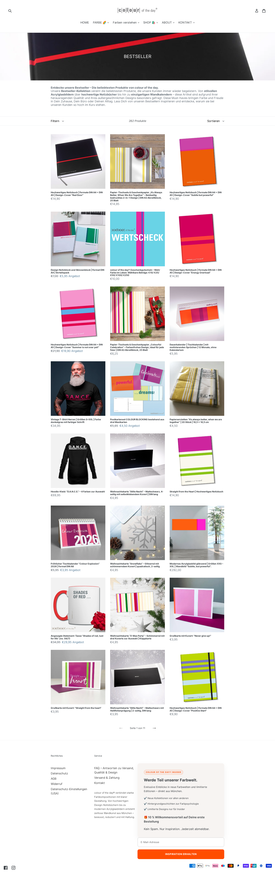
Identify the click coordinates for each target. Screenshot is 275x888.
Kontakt (99, 783)
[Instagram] (13, 867)
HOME (84, 22)
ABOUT (167, 22)
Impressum (58, 768)
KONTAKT (185, 22)
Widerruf (56, 784)
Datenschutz (59, 773)
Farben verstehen (125, 22)
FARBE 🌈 (100, 22)
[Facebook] (5, 867)
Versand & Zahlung (107, 777)
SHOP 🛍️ (149, 22)
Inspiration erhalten (181, 854)
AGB (53, 778)
